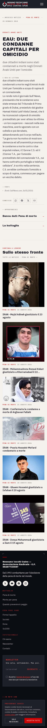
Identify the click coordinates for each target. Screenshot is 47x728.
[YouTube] (12, 583)
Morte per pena (10, 599)
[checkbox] (7, 677)
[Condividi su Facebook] (22, 200)
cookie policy (10, 715)
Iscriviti (6, 619)
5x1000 (6, 628)
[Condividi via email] (34, 200)
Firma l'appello (10, 615)
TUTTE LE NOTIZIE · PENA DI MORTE (20, 257)
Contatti (6, 648)
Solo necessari (13, 720)
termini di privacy (23, 677)
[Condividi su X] (28, 200)
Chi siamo (7, 639)
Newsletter (8, 644)
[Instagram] (25, 583)
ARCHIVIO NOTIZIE (12, 17)
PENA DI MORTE (32, 17)
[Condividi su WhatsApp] (15, 200)
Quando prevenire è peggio (15, 604)
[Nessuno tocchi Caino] (15, 4)
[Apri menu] (41, 4)
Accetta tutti (33, 720)
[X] (5, 583)
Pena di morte (9, 595)
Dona (5, 624)
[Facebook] (18, 583)
